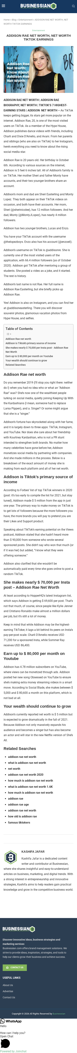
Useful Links (11, 978)
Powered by (13, 1051)
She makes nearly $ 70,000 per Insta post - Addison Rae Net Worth (37, 349)
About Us (8, 985)
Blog (14, 19)
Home (7, 19)
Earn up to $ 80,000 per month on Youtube (29, 356)
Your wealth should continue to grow (26, 360)
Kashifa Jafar (33, 851)
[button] (38, 1042)
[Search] (73, 6)
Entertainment (25, 19)
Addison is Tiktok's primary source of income (31, 343)
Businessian (59, 1013)
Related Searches (16, 364)
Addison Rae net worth (18, 339)
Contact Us (9, 997)
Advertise (8, 991)
